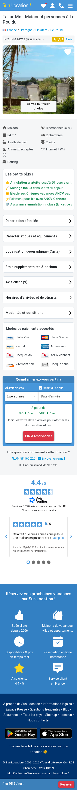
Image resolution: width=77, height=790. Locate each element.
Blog (66, 709)
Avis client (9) (16, 282)
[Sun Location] (17, 5)
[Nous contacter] (61, 6)
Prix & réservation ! (38, 436)
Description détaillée (22, 221)
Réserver (66, 784)
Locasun (66, 715)
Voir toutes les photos (40, 106)
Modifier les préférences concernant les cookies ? (38, 773)
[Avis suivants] (71, 537)
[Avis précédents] (6, 537)
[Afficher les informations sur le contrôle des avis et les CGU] (64, 506)
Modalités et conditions (24, 313)
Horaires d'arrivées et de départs (31, 297)
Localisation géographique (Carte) (33, 251)
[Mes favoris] (43, 6)
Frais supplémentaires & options (31, 267)
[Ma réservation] (52, 6)
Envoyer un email (53, 458)
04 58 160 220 (25, 458)
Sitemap (51, 715)
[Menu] (70, 6)
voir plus (58, 538)
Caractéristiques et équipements (31, 236)
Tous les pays (33, 715)
